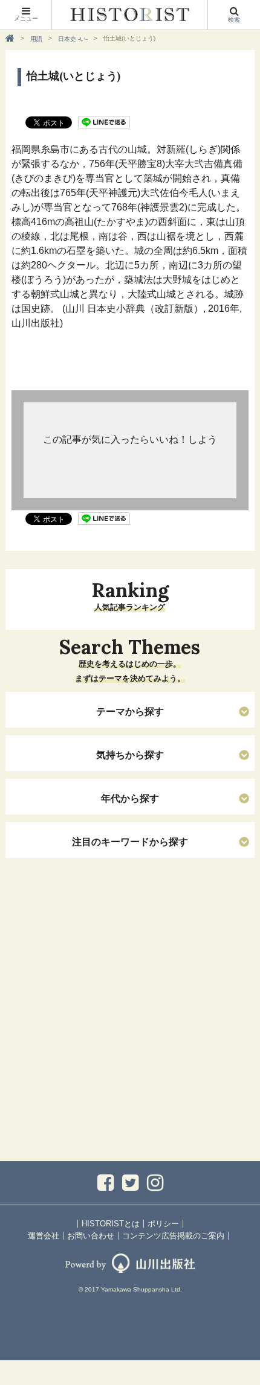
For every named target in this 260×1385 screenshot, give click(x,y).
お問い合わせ (90, 1235)
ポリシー (163, 1223)
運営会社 (43, 1235)
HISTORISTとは (111, 1223)
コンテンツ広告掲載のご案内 (173, 1235)
